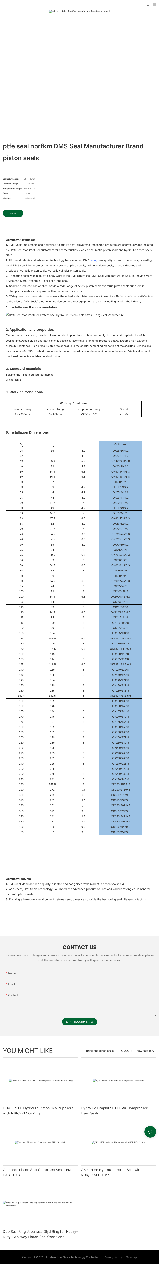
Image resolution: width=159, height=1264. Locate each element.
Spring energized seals (99, 1050)
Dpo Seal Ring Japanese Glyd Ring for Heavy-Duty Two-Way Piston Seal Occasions (40, 1234)
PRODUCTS (125, 1050)
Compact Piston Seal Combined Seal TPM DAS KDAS (37, 1172)
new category (145, 1050)
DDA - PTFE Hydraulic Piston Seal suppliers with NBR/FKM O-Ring (38, 1110)
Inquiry (13, 213)
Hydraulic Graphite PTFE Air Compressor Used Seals (114, 1110)
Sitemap (131, 1257)
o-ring (94, 260)
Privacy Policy (113, 1257)
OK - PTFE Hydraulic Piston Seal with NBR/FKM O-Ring (111, 1172)
